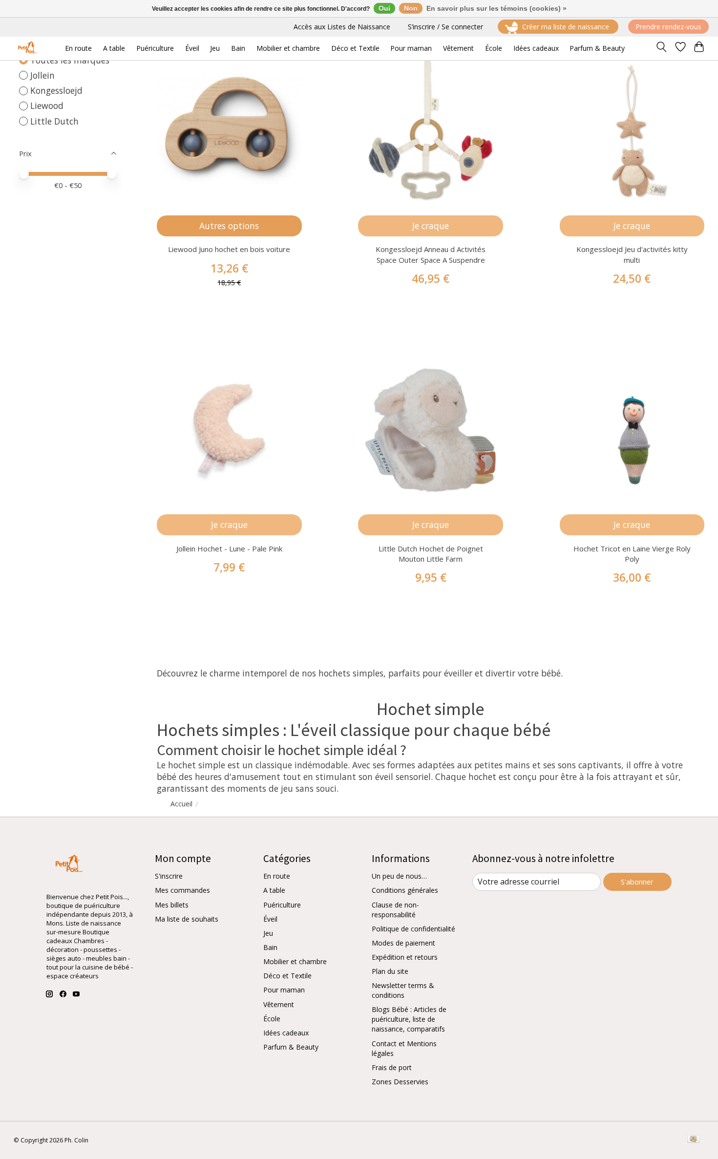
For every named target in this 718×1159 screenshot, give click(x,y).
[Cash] (693, 1140)
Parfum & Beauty (290, 1047)
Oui (384, 8)
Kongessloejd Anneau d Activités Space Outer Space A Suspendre (431, 254)
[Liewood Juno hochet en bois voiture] (229, 130)
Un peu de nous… (399, 876)
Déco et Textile (287, 975)
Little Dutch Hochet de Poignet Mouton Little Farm (431, 554)
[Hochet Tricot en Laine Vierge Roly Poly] (632, 430)
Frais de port (392, 1067)
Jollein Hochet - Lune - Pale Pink (229, 548)
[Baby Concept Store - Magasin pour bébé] (26, 48)
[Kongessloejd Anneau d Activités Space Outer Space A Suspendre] (430, 130)
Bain (270, 947)
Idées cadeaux (286, 1032)
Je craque (430, 226)
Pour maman (284, 989)
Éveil (270, 919)
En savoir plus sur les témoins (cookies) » (496, 8)
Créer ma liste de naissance (565, 26)
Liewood (46, 105)
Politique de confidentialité (413, 928)
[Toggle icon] (661, 48)
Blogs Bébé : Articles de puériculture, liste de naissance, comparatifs (409, 1019)
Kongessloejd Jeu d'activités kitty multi (632, 254)
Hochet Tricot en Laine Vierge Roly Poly (632, 554)
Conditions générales (405, 890)
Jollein (42, 75)
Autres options (229, 226)
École (271, 1018)
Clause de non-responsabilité (395, 909)
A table (274, 890)
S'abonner (637, 881)
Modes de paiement (403, 943)
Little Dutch (54, 121)
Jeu (268, 933)
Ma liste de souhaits (186, 919)
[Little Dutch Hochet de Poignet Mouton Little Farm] (430, 430)
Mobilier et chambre (295, 961)
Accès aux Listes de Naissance (342, 26)
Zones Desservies (400, 1081)
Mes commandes (182, 890)
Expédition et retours (405, 957)
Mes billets (172, 904)
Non (411, 8)
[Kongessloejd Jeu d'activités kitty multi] (632, 130)
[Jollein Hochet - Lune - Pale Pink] (229, 430)
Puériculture (282, 904)
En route (276, 876)
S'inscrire (169, 876)
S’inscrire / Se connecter (445, 26)
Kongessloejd (56, 90)
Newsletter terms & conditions (403, 990)
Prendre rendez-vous (668, 26)
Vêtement (278, 1004)
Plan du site (390, 971)
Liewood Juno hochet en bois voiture (229, 249)
